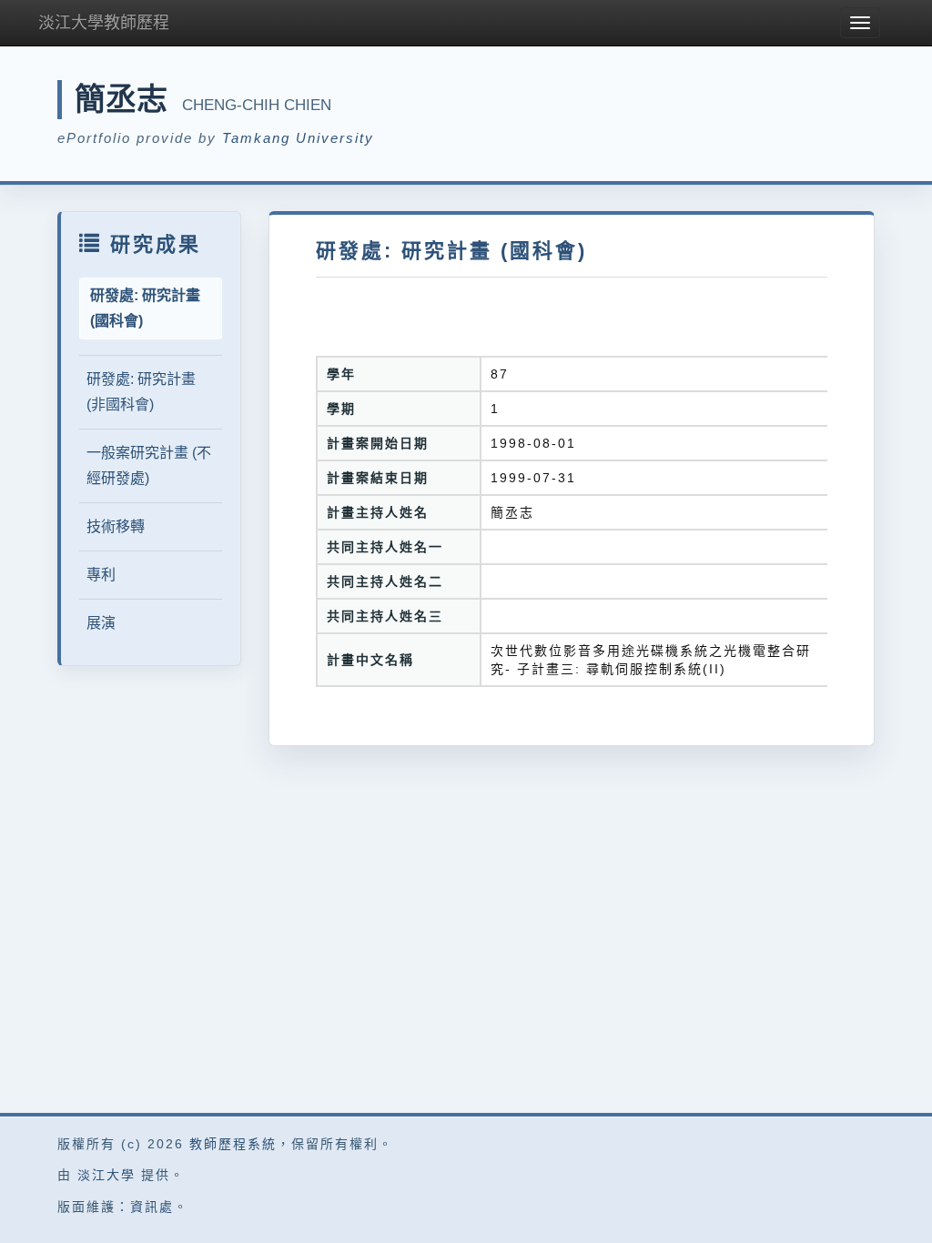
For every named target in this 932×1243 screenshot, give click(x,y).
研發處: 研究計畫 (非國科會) (141, 391)
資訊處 (152, 1206)
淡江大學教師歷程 (103, 23)
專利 (101, 574)
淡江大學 (106, 1174)
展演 (101, 623)
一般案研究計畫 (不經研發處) (148, 465)
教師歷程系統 (233, 1144)
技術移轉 (115, 526)
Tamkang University (298, 138)
